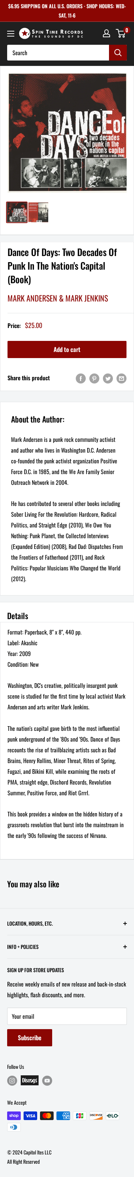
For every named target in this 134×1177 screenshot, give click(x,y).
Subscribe (29, 1037)
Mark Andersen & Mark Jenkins (58, 298)
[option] (67, 133)
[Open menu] (10, 34)
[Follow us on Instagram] (12, 1080)
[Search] (118, 53)
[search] (58, 53)
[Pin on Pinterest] (94, 377)
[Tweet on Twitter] (108, 377)
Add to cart (67, 349)
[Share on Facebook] (81, 377)
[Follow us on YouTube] (47, 1080)
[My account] (106, 33)
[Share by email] (121, 377)
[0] (120, 33)
